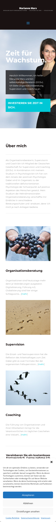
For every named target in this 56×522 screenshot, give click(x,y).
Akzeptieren (28, 495)
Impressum (45, 518)
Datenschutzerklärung (30, 518)
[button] (51, 461)
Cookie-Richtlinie (12, 518)
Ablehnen (28, 503)
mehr (24, 294)
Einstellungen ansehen (28, 511)
